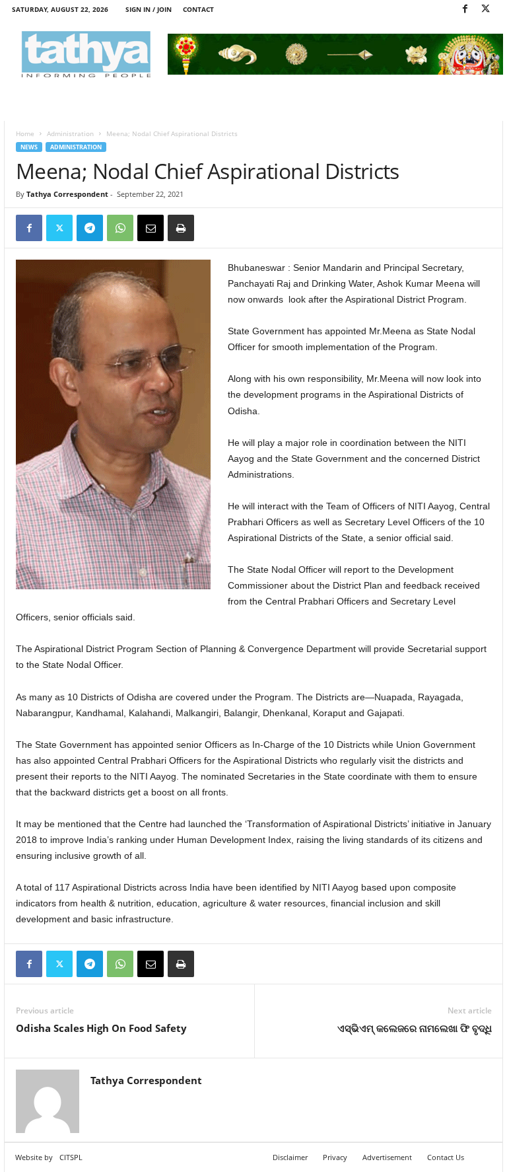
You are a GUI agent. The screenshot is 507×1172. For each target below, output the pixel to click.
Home (25, 133)
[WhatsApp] (120, 228)
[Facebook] (465, 9)
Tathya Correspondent (67, 194)
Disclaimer (290, 1157)
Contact (198, 9)
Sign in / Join (148, 9)
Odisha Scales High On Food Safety (101, 1028)
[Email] (150, 228)
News (29, 147)
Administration (70, 133)
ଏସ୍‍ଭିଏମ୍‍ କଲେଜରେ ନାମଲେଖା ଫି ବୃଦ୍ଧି (414, 1028)
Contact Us (445, 1157)
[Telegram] (90, 228)
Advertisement (387, 1157)
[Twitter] (485, 9)
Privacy (335, 1157)
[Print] (181, 228)
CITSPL (71, 1157)
